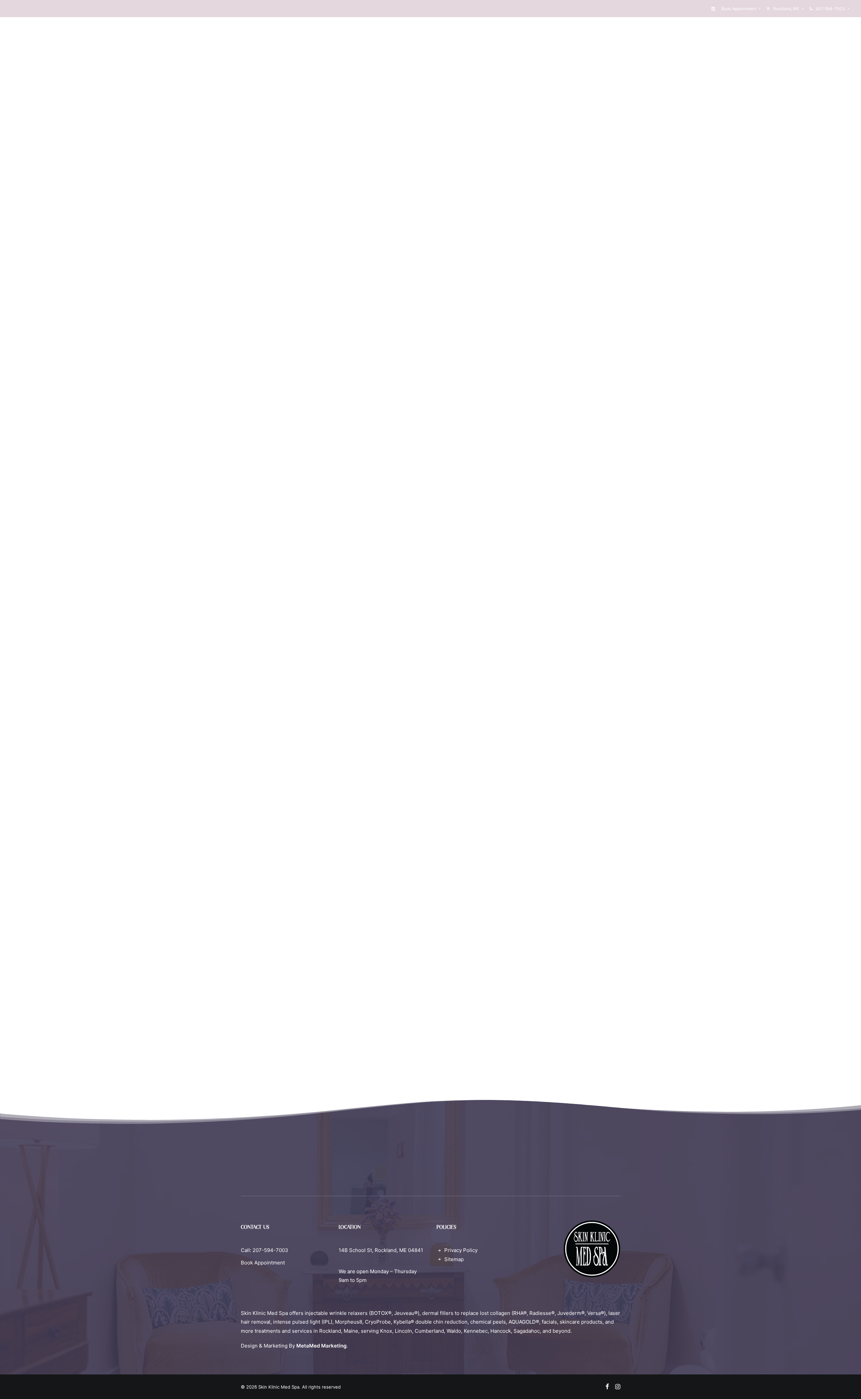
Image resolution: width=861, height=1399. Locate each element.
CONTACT (570, 40)
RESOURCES (526, 40)
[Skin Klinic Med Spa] (29, 40)
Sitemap (454, 1259)
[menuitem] (736, 8)
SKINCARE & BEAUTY (469, 40)
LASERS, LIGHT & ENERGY (395, 40)
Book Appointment (738, 8)
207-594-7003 (830, 8)
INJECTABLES (329, 40)
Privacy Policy (461, 1250)
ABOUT (287, 40)
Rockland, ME (786, 8)
